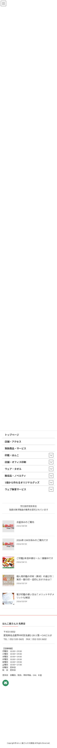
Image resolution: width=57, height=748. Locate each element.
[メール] (5, 683)
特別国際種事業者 (28, 506)
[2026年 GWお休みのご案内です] (8, 544)
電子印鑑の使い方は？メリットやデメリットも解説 (35, 596)
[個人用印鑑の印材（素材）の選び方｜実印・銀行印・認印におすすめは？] (8, 581)
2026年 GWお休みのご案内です (32, 540)
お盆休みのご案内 (25, 522)
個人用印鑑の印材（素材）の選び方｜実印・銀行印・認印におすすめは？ (35, 578)
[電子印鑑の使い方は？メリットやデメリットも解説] (8, 599)
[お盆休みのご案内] (8, 526)
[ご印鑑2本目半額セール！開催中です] (8, 563)
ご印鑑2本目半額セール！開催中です (34, 558)
